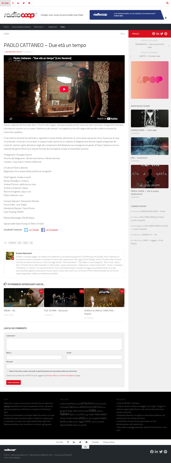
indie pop (99, 411)
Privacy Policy (52, 376)
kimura (76, 415)
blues (72, 403)
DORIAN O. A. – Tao (149, 235)
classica (97, 404)
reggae (81, 421)
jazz (72, 414)
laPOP (81, 414)
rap (70, 421)
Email (69, 353)
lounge (86, 415)
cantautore (12, 243)
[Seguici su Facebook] (153, 33)
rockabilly (94, 422)
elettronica (86, 407)
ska (98, 422)
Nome (9, 353)
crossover (64, 407)
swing (80, 425)
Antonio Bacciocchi (14, 52)
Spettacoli (52, 27)
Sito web (9, 362)
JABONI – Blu (9, 310)
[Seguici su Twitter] (161, 33)
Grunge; (69, 411)
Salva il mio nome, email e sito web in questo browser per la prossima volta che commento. (43, 371)
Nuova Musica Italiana (21, 27)
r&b (67, 422)
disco (77, 407)
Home (6, 27)
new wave (101, 414)
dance (72, 406)
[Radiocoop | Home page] (21, 15)
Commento (11, 336)
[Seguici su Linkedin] (157, 33)
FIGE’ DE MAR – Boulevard (56, 310)
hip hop (85, 411)
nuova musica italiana (69, 418)
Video (62, 27)
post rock (88, 418)
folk (95, 406)
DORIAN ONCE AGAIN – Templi (153, 211)
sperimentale (66, 425)
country (104, 404)
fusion (104, 407)
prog (94, 418)
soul (102, 421)
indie (19, 243)
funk (99, 407)
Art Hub (5, 3)
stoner (75, 425)
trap (84, 425)
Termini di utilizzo (66, 376)
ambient (63, 404)
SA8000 (7, 406)
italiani (25, 243)
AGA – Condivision (139, 158)
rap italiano (75, 422)
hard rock (77, 411)
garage (62, 411)
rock (87, 421)
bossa (77, 404)
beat (68, 404)
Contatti (95, 442)
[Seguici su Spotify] (165, 33)
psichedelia (101, 418)
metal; (91, 414)
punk (62, 421)
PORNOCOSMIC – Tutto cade (143, 130)
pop (31, 243)
